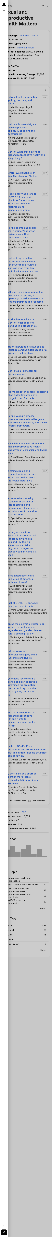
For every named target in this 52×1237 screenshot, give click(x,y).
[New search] (4, 10)
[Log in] (4, 1232)
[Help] (4, 1226)
